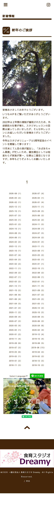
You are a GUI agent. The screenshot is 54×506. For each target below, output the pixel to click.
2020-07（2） (15, 321)
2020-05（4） (15, 325)
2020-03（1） (15, 330)
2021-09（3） (38, 290)
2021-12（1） (15, 286)
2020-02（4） (38, 330)
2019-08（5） (38, 343)
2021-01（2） (15, 308)
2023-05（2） (38, 255)
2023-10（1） (15, 250)
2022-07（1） (15, 277)
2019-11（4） (15, 338)
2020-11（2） (15, 312)
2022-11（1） (15, 268)
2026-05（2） (15, 198)
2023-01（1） (38, 264)
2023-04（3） (15, 259)
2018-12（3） (38, 360)
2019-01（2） (15, 360)
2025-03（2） (38, 220)
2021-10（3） (15, 290)
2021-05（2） (38, 299)
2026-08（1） (15, 193)
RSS (28, 481)
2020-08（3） (38, 316)
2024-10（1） (15, 228)
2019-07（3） (15, 347)
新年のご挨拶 (22, 30)
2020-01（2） (15, 334)
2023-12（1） (15, 246)
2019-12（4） (38, 334)
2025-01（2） (15, 224)
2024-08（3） (15, 233)
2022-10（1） (38, 268)
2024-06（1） (15, 237)
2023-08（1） (38, 250)
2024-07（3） (38, 233)
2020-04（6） (38, 325)
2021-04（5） (15, 303)
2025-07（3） (15, 215)
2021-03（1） (38, 303)
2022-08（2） (38, 272)
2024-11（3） (38, 224)
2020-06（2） (38, 321)
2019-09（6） (15, 343)
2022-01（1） (38, 281)
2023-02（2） (15, 264)
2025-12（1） (15, 206)
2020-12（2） (38, 308)
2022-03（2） (15, 281)
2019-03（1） (15, 356)
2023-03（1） (38, 259)
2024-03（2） (15, 242)
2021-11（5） (38, 286)
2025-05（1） (15, 220)
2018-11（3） (15, 365)
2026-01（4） (38, 202)
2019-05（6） (15, 352)
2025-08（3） (38, 211)
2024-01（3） (38, 242)
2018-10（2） (38, 365)
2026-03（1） (38, 198)
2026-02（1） (15, 202)
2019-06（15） (39, 347)
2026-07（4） (38, 193)
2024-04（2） (38, 237)
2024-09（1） (38, 228)
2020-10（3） (38, 312)
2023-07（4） (15, 255)
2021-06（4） (15, 299)
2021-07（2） (38, 294)
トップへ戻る (27, 427)
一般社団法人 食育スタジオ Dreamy (24, 472)
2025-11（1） (38, 206)
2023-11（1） (38, 246)
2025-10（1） (15, 211)
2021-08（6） (15, 294)
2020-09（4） (15, 316)
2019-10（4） (38, 338)
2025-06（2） (38, 215)
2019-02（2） (38, 356)
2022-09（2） (15, 272)
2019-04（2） (38, 352)
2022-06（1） (38, 277)
